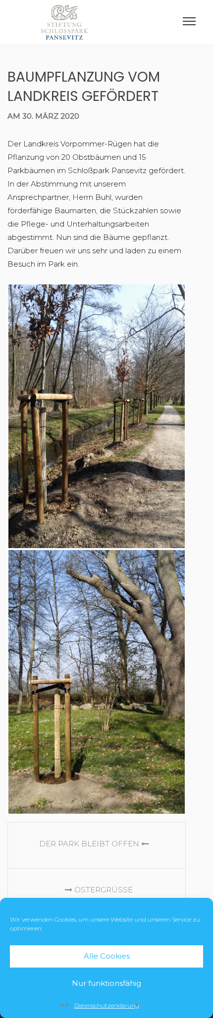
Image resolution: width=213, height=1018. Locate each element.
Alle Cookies (107, 956)
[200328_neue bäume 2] (96, 682)
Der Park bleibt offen (90, 843)
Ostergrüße (102, 889)
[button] (189, 23)
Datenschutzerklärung (106, 1005)
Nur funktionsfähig (106, 983)
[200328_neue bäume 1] (96, 416)
